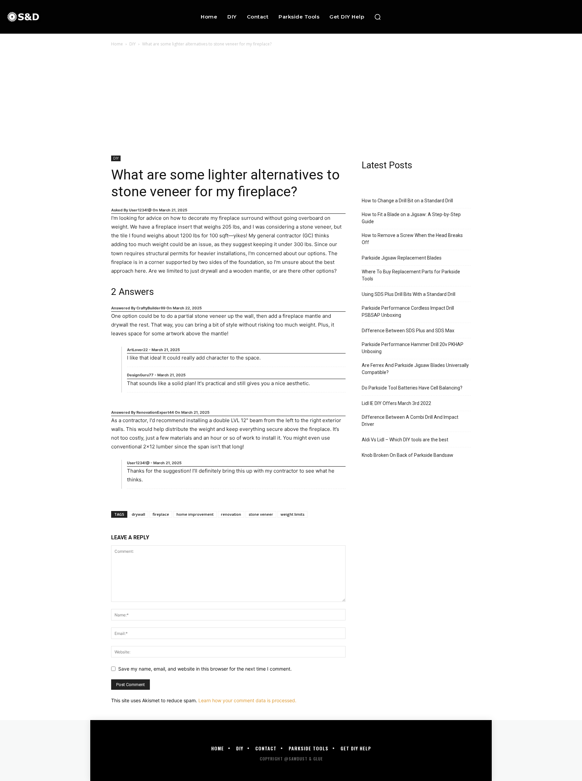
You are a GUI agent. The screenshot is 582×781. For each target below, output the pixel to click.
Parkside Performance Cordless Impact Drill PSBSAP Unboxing (408, 311)
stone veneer (261, 514)
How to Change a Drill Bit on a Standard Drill (407, 200)
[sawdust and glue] (58, 16)
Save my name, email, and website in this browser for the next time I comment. (205, 669)
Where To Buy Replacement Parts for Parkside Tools (411, 275)
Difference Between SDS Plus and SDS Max (408, 330)
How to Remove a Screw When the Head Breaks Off (412, 239)
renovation (231, 514)
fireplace (161, 514)
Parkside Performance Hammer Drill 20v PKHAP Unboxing (412, 348)
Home (117, 44)
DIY (132, 44)
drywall (138, 514)
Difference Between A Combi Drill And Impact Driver (410, 420)
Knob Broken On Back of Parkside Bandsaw (407, 455)
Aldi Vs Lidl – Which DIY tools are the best (405, 439)
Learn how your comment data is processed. (247, 700)
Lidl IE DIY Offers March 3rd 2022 (396, 403)
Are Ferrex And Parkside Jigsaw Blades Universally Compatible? (415, 369)
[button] (377, 17)
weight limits (292, 514)
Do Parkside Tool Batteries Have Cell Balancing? (412, 387)
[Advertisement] (291, 98)
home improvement (195, 514)
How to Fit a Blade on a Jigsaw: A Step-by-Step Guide (411, 218)
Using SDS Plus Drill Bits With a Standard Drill (408, 294)
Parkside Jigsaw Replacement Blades (402, 258)
